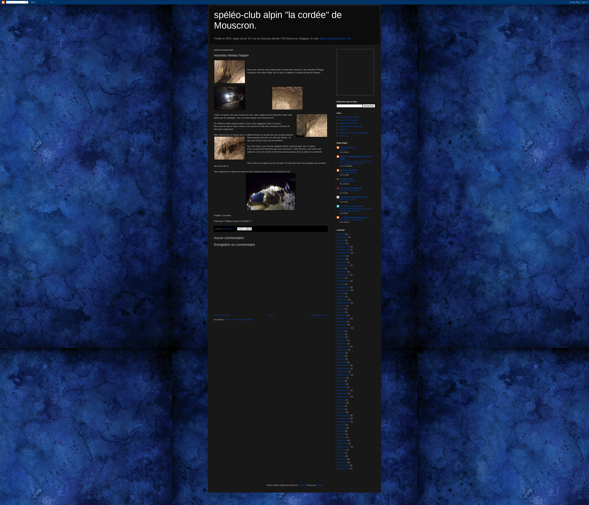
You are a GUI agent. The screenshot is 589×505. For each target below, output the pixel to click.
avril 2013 (341, 434)
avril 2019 (341, 312)
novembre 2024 (343, 250)
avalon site (343, 129)
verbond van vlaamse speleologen (353, 133)
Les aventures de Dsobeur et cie (354, 217)
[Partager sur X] (244, 228)
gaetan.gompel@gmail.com (335, 38)
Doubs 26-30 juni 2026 (348, 173)
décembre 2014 (343, 390)
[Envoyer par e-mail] (238, 228)
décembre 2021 (343, 281)
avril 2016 (341, 359)
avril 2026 (341, 234)
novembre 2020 (343, 287)
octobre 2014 (342, 393)
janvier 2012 (342, 462)
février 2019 (342, 315)
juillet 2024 (341, 256)
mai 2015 (341, 381)
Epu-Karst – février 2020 (349, 190)
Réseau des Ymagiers (348, 120)
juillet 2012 (341, 450)
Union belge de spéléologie (350, 126)
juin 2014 (341, 406)
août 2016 (341, 353)
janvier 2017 (342, 343)
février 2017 (342, 340)
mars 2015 (341, 384)
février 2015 (342, 387)
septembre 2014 (343, 397)
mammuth (302, 485)
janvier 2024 (342, 262)
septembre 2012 (343, 447)
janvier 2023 (342, 272)
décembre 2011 (343, 465)
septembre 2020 (343, 290)
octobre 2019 (342, 300)
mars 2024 (341, 259)
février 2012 (342, 459)
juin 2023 (341, 268)
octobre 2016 (342, 350)
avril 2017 (341, 337)
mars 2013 (341, 437)
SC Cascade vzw (347, 147)
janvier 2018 (342, 325)
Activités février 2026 (348, 181)
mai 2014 (341, 409)
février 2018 (342, 322)
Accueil (271, 315)
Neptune (343, 150)
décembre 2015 (343, 365)
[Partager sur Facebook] (247, 228)
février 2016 (342, 362)
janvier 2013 (342, 440)
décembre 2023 (343, 265)
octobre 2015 (342, 372)
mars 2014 (341, 412)
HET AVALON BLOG (348, 170)
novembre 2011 (343, 468)
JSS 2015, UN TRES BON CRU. (352, 220)
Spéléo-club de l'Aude (348, 123)
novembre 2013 (343, 418)
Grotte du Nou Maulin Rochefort (353, 197)
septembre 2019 (343, 303)
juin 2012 (341, 453)
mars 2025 (341, 243)
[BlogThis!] (241, 228)
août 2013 (341, 425)
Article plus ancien (319, 315)
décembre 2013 (343, 415)
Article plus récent (222, 315)
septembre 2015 (343, 375)
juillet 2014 (341, 403)
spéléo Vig (343, 136)
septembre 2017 (343, 328)
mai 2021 (341, 284)
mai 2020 (341, 293)
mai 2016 (341, 356)
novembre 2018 (343, 319)
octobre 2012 (342, 443)
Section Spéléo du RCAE (350, 188)
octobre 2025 (342, 237)
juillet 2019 (341, 306)
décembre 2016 (343, 347)
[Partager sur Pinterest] (250, 228)
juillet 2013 (341, 428)
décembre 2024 (343, 247)
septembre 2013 (343, 422)
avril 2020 (341, 297)
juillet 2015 (341, 378)
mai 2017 (341, 334)
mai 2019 (341, 309)
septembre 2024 (343, 253)
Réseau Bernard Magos (349, 117)
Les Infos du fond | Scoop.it (351, 206)
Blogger (319, 485)
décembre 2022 (343, 275)
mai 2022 (341, 278)
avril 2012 (341, 456)
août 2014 (341, 400)
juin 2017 (341, 331)
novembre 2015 (343, 368)
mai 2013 (341, 431)
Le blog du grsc (346, 179)
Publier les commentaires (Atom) (239, 320)
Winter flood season (347, 199)
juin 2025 (341, 240)
